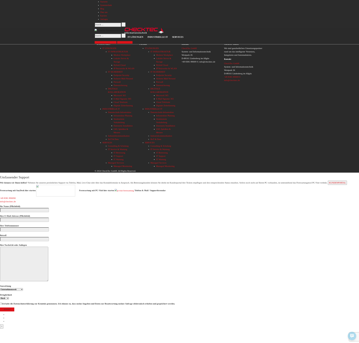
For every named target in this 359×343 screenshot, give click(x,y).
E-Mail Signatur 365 (122, 99)
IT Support (118, 156)
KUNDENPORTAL (337, 183)
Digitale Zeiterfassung (123, 105)
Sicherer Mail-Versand (123, 78)
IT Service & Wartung (117, 149)
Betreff (3, 235)
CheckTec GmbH (189, 48)
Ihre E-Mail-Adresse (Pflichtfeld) (15, 216)
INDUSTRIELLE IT (158, 37)
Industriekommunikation (119, 136)
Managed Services (116, 163)
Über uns (103, 12)
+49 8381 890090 (8, 198)
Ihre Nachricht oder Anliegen (13, 245)
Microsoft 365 (120, 95)
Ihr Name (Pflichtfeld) (10, 206)
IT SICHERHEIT (115, 72)
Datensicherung (120, 85)
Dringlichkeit (6, 295)
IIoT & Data (113, 139)
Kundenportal (105, 42)
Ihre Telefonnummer (9, 226)
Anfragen (104, 19)
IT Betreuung (119, 153)
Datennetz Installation (123, 126)
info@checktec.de (232, 80)
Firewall (117, 82)
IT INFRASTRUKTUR (118, 52)
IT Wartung (119, 159)
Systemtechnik (106, 5)
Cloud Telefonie (121, 102)
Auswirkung (5, 286)
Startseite (104, 2)
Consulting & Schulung (118, 146)
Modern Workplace (122, 55)
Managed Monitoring (123, 166)
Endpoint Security (121, 75)
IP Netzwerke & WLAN (124, 68)
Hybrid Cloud (120, 65)
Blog (102, 9)
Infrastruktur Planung (123, 116)
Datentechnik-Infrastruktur (119, 112)
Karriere (103, 16)
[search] (108, 25)
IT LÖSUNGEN (135, 37)
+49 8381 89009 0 (232, 77)
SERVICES (177, 37)
